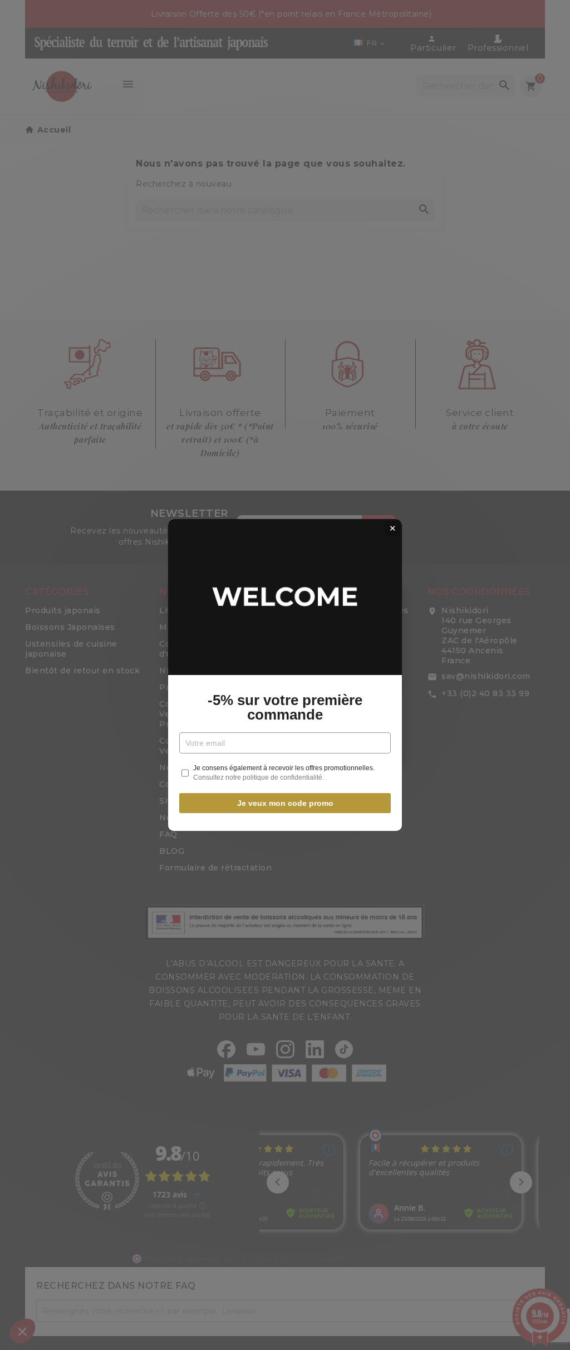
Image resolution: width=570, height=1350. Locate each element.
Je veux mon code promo (285, 803)
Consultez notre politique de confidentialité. (258, 777)
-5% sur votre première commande (285, 707)
